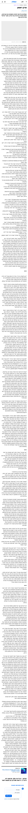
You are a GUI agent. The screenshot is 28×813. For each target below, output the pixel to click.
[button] (22, 1)
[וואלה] (14, 1)
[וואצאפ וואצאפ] (5, 1)
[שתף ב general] (2, 1)
